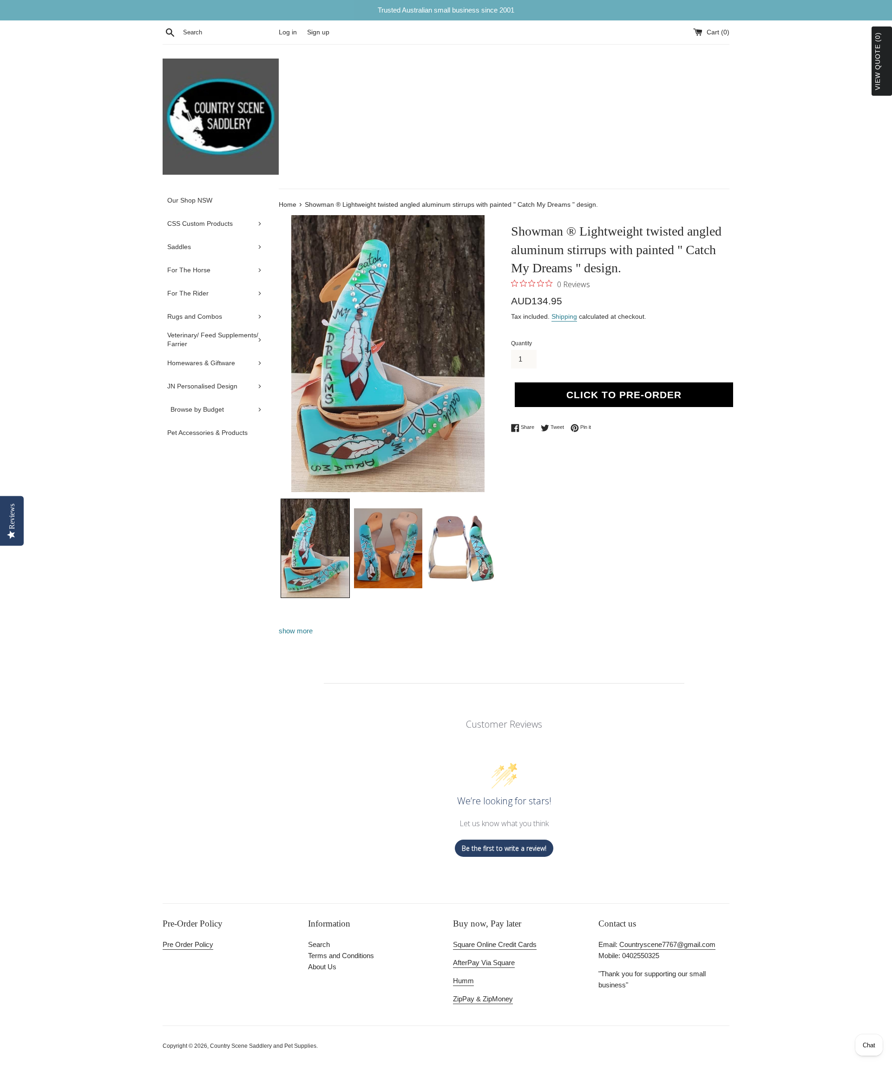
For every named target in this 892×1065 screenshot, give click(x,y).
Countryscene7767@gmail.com (667, 944)
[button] (315, 548)
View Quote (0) (877, 61)
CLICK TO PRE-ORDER (624, 394)
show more (296, 631)
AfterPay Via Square (484, 962)
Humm (463, 981)
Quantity (521, 343)
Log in (288, 32)
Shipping (564, 316)
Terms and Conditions (341, 956)
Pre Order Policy (188, 944)
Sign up (318, 32)
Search (319, 944)
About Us (322, 967)
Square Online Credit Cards (495, 944)
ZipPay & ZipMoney (483, 999)
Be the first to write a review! (504, 848)
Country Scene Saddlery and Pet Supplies (263, 1046)
